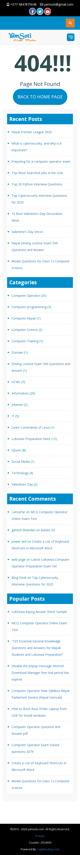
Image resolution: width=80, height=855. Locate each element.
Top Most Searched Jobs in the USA (37, 173)
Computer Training (25, 341)
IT (13, 416)
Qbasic (16, 450)
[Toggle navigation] (70, 37)
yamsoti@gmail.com (58, 4)
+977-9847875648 (22, 4)
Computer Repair (24, 318)
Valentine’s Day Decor (27, 232)
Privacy (40, 836)
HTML (16, 382)
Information (20, 393)
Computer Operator (26, 295)
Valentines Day (22, 484)
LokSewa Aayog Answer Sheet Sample (39, 612)
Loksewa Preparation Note (31, 439)
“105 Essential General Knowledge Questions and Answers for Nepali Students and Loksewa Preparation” (37, 648)
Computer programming (29, 307)
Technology (20, 473)
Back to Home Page (40, 97)
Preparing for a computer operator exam (41, 161)
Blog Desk (19, 577)
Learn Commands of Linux (31, 427)
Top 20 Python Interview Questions (37, 184)
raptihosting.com (48, 849)
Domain (17, 352)
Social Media (21, 461)
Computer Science (25, 330)
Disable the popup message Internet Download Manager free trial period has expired (40, 672)
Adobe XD (48, 530)
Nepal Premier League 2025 (32, 132)
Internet (17, 405)
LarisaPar (18, 512)
